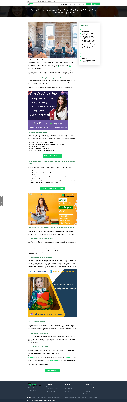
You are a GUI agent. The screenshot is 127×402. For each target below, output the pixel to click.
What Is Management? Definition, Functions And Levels (89, 53)
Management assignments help (64, 66)
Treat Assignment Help (69, 357)
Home (60, 4)
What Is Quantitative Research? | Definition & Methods (89, 61)
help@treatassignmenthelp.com (51, 1)
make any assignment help (61, 165)
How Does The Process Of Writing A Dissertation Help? (89, 47)
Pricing (82, 4)
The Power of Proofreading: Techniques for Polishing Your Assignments (88, 37)
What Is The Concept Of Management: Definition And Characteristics (88, 57)
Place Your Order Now (52, 156)
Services (70, 4)
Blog (79, 4)
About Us (65, 4)
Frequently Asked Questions (52, 388)
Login (88, 4)
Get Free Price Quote (50, 391)
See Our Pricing (52, 370)
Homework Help (67, 391)
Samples (75, 4)
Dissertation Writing (68, 389)
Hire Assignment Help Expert (52, 188)
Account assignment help (55, 360)
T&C (47, 386)
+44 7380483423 (35, 1)
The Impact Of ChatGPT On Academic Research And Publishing (89, 44)
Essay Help (66, 386)
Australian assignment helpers (44, 358)
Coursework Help (68, 388)
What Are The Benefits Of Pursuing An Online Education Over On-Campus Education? (89, 30)
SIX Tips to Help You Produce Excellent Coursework (88, 50)
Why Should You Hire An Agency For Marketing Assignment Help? (89, 41)
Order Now (96, 4)
